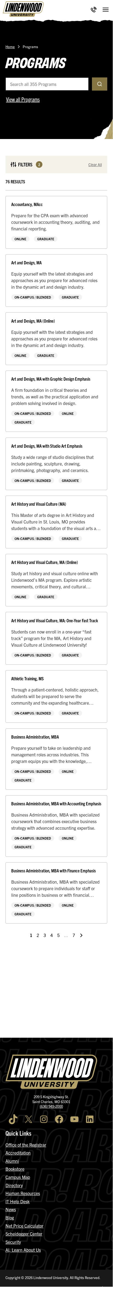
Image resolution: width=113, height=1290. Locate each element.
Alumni (12, 1161)
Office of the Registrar (25, 1144)
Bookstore (14, 1169)
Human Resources (22, 1193)
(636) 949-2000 (51, 1106)
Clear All (95, 164)
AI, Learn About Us (23, 1250)
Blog (9, 1217)
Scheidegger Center (23, 1233)
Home (10, 46)
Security (13, 1242)
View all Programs (23, 99)
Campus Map (17, 1177)
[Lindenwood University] (23, 9)
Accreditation (18, 1152)
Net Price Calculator (24, 1225)
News (10, 1209)
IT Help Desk (17, 1201)
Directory (14, 1185)
